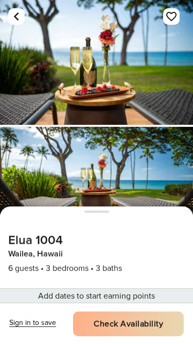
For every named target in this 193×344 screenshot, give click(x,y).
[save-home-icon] (171, 16)
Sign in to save (32, 322)
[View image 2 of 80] (96, 189)
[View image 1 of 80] (96, 62)
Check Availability (128, 324)
